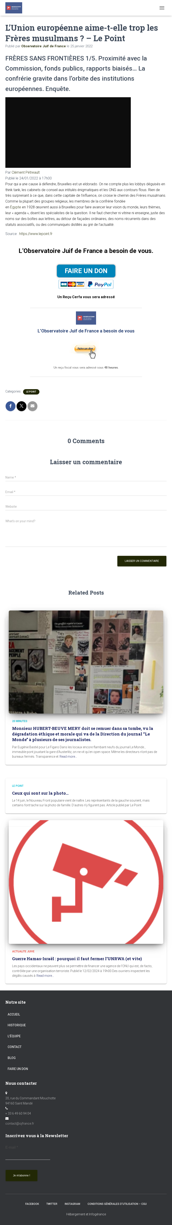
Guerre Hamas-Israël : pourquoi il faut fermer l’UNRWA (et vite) (77, 958)
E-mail (11, 1147)
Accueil (14, 1014)
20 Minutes (19, 721)
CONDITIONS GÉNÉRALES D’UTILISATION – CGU (117, 1204)
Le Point (31, 391)
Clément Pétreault (26, 172)
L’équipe (14, 1036)
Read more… (68, 756)
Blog (12, 1058)
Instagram (72, 1204)
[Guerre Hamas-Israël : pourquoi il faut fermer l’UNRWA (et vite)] (86, 881)
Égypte (15, 207)
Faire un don (18, 1069)
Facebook (32, 1204)
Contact (15, 1047)
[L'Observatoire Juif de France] (15, 7)
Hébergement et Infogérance (86, 1214)
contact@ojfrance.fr (19, 1123)
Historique (17, 1025)
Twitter (51, 1204)
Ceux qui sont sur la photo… (40, 793)
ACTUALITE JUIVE (23, 951)
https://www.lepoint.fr (35, 234)
